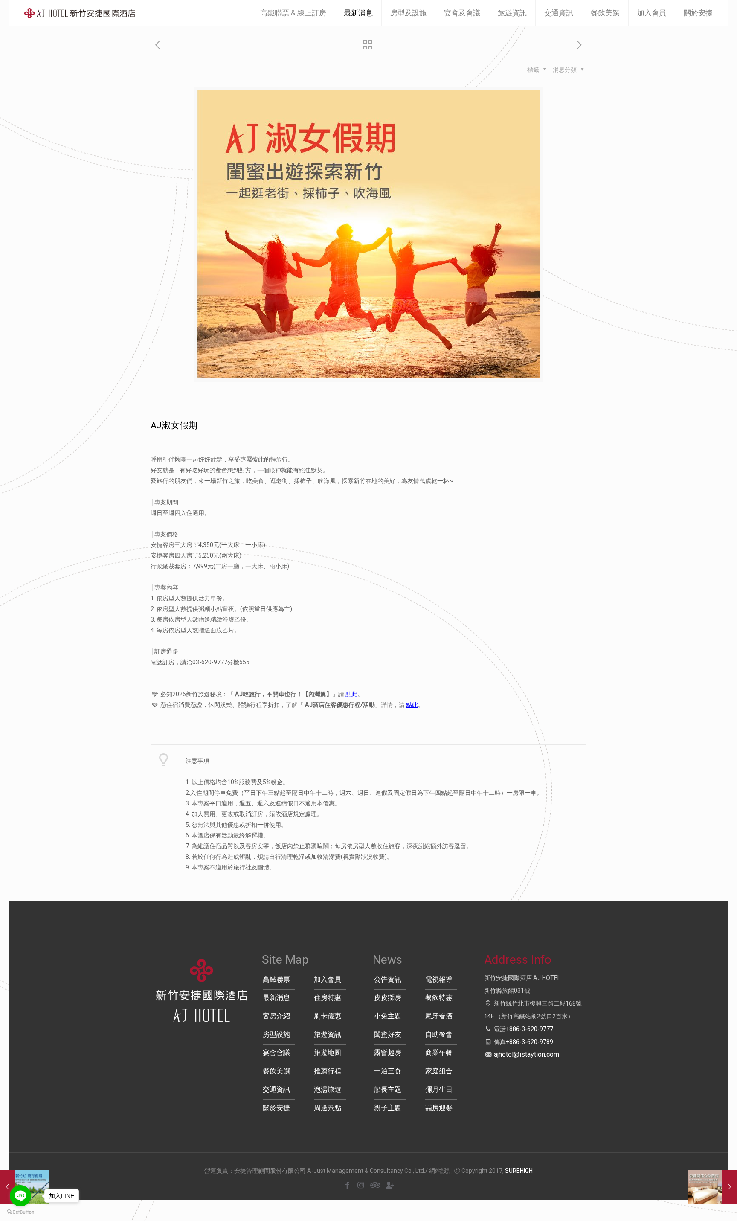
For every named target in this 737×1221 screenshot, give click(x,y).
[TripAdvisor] (373, 1184)
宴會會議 (276, 1053)
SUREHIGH (519, 1170)
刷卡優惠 (327, 1016)
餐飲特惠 (439, 998)
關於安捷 (276, 1108)
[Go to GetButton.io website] (20, 1212)
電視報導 (439, 979)
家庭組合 (439, 1071)
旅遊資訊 (327, 1034)
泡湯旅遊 (327, 1089)
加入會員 (327, 979)
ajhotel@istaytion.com (526, 1054)
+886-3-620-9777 (529, 1029)
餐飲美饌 (276, 1071)
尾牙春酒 (439, 1016)
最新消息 (276, 998)
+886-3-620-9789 (529, 1041)
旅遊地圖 (327, 1053)
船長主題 (387, 1089)
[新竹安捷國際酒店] (79, 13)
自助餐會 (439, 1034)
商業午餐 (439, 1053)
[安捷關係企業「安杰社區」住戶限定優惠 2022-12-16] (712, 1187)
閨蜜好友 (387, 1034)
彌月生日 (439, 1089)
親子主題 (387, 1108)
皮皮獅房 (387, 998)
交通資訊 (276, 1089)
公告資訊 (387, 979)
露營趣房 (387, 1053)
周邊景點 (327, 1108)
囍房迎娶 (439, 1108)
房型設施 (276, 1034)
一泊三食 (387, 1071)
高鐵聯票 (276, 979)
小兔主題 (387, 1016)
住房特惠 (327, 998)
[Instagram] (360, 1184)
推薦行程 (327, 1071)
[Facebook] (347, 1184)
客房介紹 (276, 1016)
